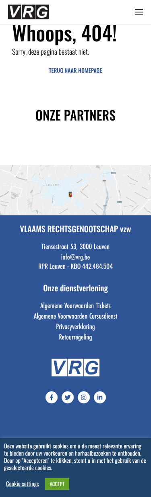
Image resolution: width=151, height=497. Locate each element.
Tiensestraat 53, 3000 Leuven (75, 246)
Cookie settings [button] (22, 484)
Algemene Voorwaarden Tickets (75, 305)
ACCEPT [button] (57, 484)
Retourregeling (75, 336)
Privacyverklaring (75, 326)
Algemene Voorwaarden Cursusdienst (75, 316)
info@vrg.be (75, 257)
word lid (63, 14)
